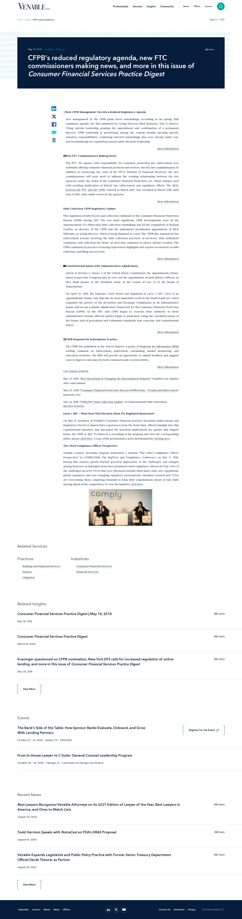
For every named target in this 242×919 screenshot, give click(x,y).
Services (137, 6)
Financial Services (87, 571)
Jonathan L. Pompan (54, 49)
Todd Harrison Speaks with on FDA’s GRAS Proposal (66, 832)
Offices (197, 6)
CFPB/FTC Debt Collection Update (102, 401)
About (186, 6)
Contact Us (164, 909)
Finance (27, 571)
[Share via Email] (54, 132)
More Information (168, 148)
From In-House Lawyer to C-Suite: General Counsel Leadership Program (74, 755)
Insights (151, 6)
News (56, 909)
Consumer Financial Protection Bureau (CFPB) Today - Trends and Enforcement (129, 390)
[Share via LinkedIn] (54, 108)
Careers (208, 6)
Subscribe (23, 909)
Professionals (120, 6)
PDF (222, 20)
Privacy (191, 909)
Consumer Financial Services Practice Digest (52, 636)
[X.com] (116, 909)
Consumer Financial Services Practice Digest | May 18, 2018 (64, 614)
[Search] (221, 6)
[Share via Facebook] (54, 124)
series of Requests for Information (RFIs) (153, 346)
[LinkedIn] (108, 909)
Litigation (29, 577)
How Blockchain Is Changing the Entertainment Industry (115, 378)
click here (86, 438)
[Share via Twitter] (54, 116)
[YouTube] (124, 909)
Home (19, 20)
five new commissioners (160, 167)
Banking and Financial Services (41, 566)
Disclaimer (179, 909)
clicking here (162, 438)
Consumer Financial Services (94, 566)
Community (167, 6)
